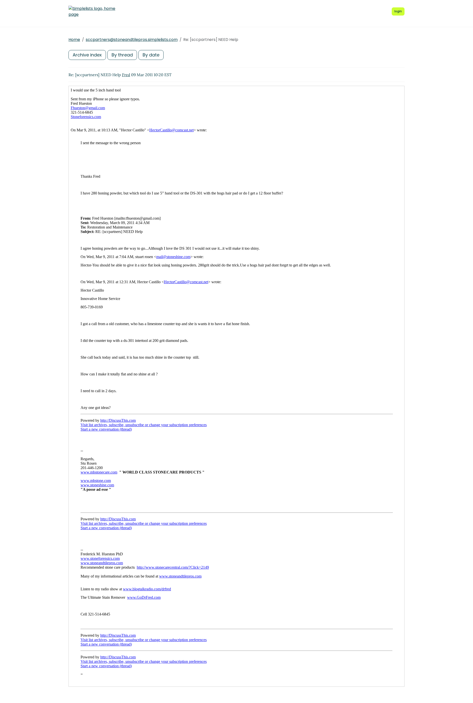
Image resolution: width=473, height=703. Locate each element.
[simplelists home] (91, 12)
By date (151, 55)
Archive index (87, 55)
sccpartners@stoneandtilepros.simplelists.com (132, 39)
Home (74, 39)
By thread (122, 55)
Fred (126, 74)
